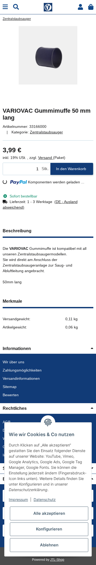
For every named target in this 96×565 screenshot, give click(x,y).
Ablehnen (49, 544)
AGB (6, 422)
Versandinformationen (21, 378)
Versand (45, 157)
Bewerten (11, 395)
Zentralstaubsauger (46, 132)
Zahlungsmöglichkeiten (22, 370)
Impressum (18, 499)
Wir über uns (13, 362)
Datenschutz (45, 499)
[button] (80, 7)
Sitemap (10, 387)
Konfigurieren (49, 529)
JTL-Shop (57, 560)
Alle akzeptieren (49, 513)
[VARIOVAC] (48, 7)
